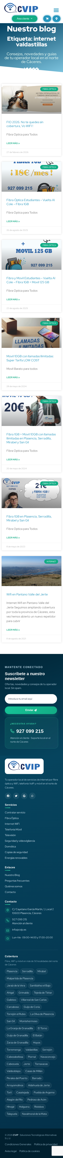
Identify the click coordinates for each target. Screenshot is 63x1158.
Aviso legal (10, 1151)
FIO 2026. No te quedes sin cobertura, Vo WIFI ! (24, 124)
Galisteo (11, 999)
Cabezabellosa (15, 1057)
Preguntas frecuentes (17, 880)
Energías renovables (16, 858)
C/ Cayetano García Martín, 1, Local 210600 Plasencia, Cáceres (33, 911)
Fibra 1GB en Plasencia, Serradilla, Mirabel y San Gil (29, 518)
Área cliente (23, 18)
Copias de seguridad (16, 852)
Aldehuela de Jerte (39, 1085)
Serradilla (27, 971)
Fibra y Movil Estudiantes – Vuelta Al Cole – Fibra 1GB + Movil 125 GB (30, 280)
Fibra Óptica (12, 818)
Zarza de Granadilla (17, 1042)
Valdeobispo (14, 1071)
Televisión (10, 835)
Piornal (32, 1057)
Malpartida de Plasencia (20, 978)
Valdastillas (32, 1049)
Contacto (10, 892)
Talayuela (12, 1114)
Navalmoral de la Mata (34, 1114)
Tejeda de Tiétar (43, 992)
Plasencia (12, 971)
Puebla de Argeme (44, 1092)
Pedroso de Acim (36, 1099)
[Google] (24, 796)
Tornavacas (41, 1064)
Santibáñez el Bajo (40, 985)
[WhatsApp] (32, 796)
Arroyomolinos (15, 1085)
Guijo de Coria (32, 1007)
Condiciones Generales (18, 1144)
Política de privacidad (45, 1144)
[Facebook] (8, 796)
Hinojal (10, 1106)
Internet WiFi (12, 824)
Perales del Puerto (17, 1078)
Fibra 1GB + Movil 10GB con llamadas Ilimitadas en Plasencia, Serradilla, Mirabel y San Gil (31, 438)
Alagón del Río (15, 1099)
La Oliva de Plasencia (42, 1014)
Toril (9, 1092)
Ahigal (10, 992)
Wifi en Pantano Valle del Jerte (27, 594)
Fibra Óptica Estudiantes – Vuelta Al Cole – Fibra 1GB (30, 202)
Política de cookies (29, 1151)
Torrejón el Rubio (16, 1014)
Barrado (36, 1078)
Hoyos (36, 1042)
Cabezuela (13, 1064)
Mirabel (41, 971)
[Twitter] (16, 796)
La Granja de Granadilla (20, 1028)
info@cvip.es (19, 929)
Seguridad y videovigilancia (20, 841)
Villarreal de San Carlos (34, 999)
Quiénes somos (13, 886)
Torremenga (14, 1049)
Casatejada (22, 1092)
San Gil (11, 1021)
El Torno (42, 1028)
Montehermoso (28, 1021)
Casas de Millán (33, 1071)
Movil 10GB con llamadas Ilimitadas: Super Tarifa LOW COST (30, 358)
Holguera (24, 1106)
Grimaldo (24, 992)
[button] (56, 10)
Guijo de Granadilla (17, 1035)
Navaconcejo (48, 1057)
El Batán (37, 1035)
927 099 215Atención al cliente (22, 921)
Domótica (10, 846)
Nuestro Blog (12, 875)
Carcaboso (13, 1007)
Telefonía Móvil (13, 829)
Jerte (27, 1064)
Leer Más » (13, 143)
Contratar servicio (15, 812)
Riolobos (39, 1106)
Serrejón (47, 1049)
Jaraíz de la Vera (16, 985)
